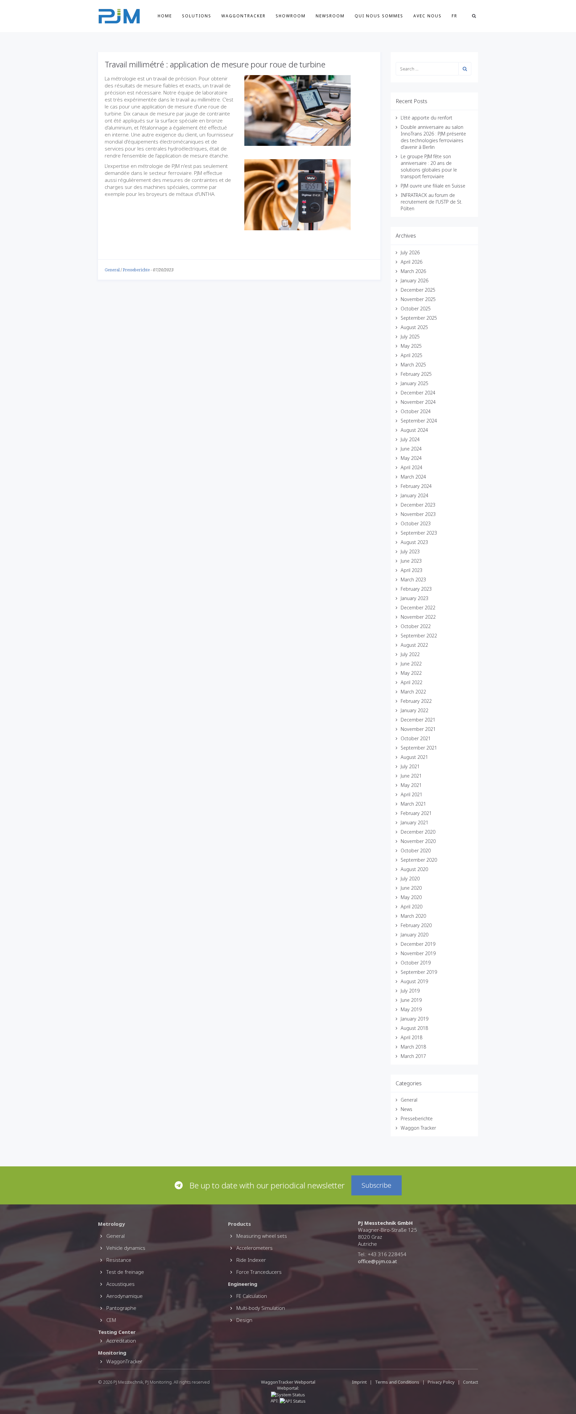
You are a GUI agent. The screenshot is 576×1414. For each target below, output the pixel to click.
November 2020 (418, 841)
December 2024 (418, 392)
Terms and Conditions (397, 1382)
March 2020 (413, 916)
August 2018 (414, 1028)
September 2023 (419, 533)
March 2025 (413, 364)
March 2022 (413, 691)
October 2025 (416, 308)
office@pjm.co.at (377, 1261)
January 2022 (414, 710)
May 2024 (411, 458)
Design (244, 1320)
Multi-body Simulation (260, 1308)
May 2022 (411, 673)
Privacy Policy (441, 1382)
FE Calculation (251, 1296)
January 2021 (414, 822)
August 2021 (414, 757)
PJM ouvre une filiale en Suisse (433, 186)
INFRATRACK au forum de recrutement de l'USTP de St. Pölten (431, 202)
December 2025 (418, 290)
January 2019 (414, 1019)
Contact (470, 1382)
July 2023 (410, 551)
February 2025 (416, 374)
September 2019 (419, 972)
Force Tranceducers (259, 1271)
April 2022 (411, 682)
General (112, 270)
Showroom (291, 16)
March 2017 (413, 1056)
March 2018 (413, 1047)
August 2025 (414, 327)
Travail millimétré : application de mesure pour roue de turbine (215, 64)
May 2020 (411, 897)
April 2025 (411, 355)
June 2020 (411, 888)
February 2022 (416, 701)
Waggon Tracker (418, 1128)
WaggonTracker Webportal (288, 1382)
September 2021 (419, 748)
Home (165, 16)
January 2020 (414, 934)
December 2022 (418, 607)
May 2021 (411, 785)
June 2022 (411, 663)
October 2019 (416, 962)
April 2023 (411, 570)
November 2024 (418, 402)
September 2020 (419, 860)
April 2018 (411, 1037)
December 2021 (418, 720)
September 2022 (419, 635)
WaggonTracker (243, 16)
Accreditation (121, 1340)
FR (454, 16)
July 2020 (410, 878)
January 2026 (414, 280)
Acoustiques (120, 1284)
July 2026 (410, 252)
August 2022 (414, 645)
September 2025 (419, 318)
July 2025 (410, 336)
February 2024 (416, 486)
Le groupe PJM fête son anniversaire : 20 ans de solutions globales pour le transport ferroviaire (429, 166)
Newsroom (330, 16)
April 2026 (411, 262)
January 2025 (414, 383)
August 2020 (414, 869)
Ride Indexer (251, 1259)
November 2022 (418, 617)
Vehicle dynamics (125, 1247)
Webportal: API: (285, 1394)
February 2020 (416, 925)
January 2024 (414, 495)
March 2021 (413, 804)
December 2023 (418, 505)
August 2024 (414, 430)
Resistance (118, 1259)
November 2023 (418, 514)
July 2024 (410, 439)
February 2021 (416, 813)
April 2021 (411, 794)
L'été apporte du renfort (426, 117)
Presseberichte (136, 270)
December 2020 (418, 832)
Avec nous (427, 16)
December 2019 (418, 944)
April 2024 (411, 467)
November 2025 (418, 299)
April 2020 (411, 906)
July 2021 (410, 766)
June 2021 (411, 776)
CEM (111, 1320)
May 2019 (411, 1009)
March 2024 (413, 477)
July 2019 (410, 990)
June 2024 (411, 449)
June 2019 (411, 1000)
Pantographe (121, 1308)
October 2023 (416, 523)
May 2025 (411, 346)
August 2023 (414, 542)
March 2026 (413, 271)
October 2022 (416, 626)
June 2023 (411, 561)
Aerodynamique (124, 1296)
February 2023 (416, 589)
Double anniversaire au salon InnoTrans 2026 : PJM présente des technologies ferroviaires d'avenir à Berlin (433, 137)
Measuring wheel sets (261, 1235)
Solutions (196, 16)
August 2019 (414, 981)
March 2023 (413, 579)
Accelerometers (254, 1247)
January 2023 (414, 598)
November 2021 (418, 729)
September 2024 (419, 420)
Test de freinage (125, 1271)
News (406, 1109)
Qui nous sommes (379, 16)
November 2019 (418, 953)
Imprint (359, 1382)
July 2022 (410, 654)
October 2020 (416, 850)
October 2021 (416, 738)
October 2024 (416, 411)
